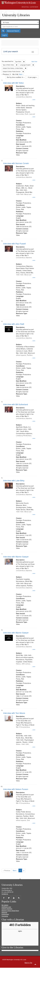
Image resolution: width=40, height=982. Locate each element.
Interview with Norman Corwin (16, 163)
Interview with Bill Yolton (13, 82)
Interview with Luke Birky (13, 480)
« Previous (6, 870)
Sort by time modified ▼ (15, 77)
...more (33, 99)
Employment (5, 914)
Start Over (34, 61)
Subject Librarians (7, 909)
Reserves (4, 912)
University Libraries (16, 15)
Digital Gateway (30, 7)
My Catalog (5, 905)
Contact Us (5, 894)
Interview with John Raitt (13, 324)
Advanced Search (13, 31)
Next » (21, 74)
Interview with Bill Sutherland (15, 404)
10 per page (32, 77)
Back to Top (28, 963)
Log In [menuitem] (4, 35)
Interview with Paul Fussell (14, 243)
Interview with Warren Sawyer (16, 556)
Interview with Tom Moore (14, 713)
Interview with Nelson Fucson (15, 789)
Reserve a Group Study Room (10, 910)
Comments (5, 916)
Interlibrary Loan (6, 907)
